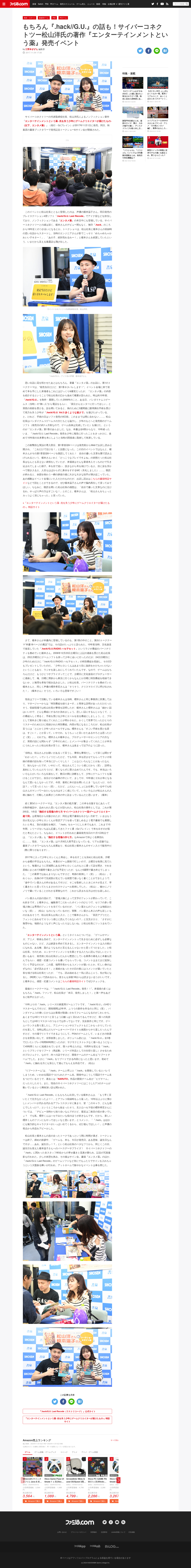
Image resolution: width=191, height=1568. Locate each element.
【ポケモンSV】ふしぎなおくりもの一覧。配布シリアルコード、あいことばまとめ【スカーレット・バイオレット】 (157, 95)
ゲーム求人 (80, 4)
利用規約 (94, 1532)
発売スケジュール (67, 4)
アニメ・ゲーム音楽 (89, 1452)
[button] (118, 1480)
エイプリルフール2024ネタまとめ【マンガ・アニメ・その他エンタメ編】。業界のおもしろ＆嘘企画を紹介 (157, 124)
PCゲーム (54, 4)
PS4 (54, 18)
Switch (40, 4)
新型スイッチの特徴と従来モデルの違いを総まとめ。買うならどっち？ (157, 152)
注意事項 (104, 1532)
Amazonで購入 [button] (34, 1501)
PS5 (46, 4)
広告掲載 (132, 1532)
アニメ (74, 1452)
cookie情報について (118, 1532)
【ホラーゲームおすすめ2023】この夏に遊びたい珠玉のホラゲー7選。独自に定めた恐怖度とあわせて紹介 (132, 95)
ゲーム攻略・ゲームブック (45, 1452)
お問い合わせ (62, 1532)
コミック (64, 1452)
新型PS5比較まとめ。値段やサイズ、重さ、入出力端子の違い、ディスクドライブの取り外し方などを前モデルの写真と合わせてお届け (132, 124)
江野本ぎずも (31, 49)
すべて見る (114, 1440)
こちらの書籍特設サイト (73, 981)
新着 (34, 4)
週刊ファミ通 (123, 4)
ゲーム (27, 1452)
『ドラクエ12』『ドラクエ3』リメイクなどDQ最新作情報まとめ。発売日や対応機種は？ (132, 154)
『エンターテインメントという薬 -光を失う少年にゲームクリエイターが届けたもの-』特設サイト (67, 1420)
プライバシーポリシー (78, 1532)
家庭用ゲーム (43, 18)
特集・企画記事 (108, 4)
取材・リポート (29, 18)
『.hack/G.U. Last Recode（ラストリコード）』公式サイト (67, 1411)
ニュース (91, 4)
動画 (98, 4)
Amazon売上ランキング (37, 1440)
